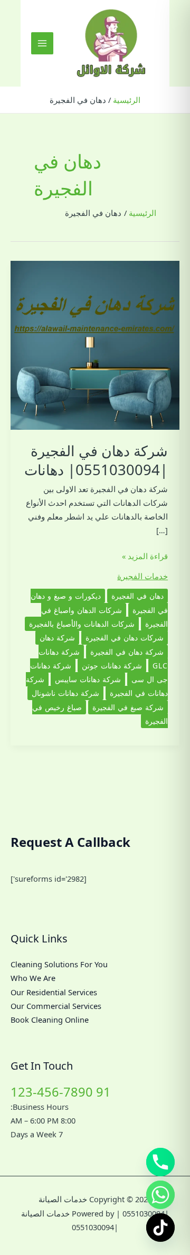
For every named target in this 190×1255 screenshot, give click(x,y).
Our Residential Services (54, 992)
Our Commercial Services (56, 1006)
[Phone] (160, 1162)
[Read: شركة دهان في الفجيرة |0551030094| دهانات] (95, 344)
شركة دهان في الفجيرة (127, 652)
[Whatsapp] (160, 1195)
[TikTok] (160, 1227)
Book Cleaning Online (50, 1019)
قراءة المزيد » (145, 556)
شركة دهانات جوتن (112, 665)
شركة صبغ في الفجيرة (128, 707)
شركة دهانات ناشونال (65, 693)
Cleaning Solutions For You (59, 964)
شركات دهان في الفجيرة (125, 638)
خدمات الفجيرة (142, 576)
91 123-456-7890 (61, 1091)
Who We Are (33, 978)
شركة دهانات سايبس (88, 679)
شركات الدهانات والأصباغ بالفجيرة (82, 624)
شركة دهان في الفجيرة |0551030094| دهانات (96, 460)
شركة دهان (57, 638)
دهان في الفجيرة (137, 596)
